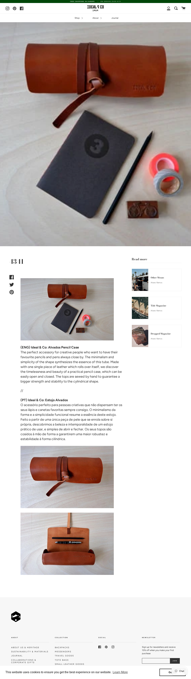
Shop (77, 18)
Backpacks (62, 647)
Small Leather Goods (69, 664)
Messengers (63, 651)
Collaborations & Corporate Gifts (23, 661)
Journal (114, 18)
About (96, 18)
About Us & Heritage (25, 647)
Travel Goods (64, 656)
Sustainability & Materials (29, 651)
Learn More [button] (120, 672)
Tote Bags (62, 660)
